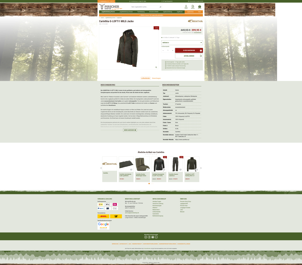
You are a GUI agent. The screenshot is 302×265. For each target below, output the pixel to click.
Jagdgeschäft (184, 203)
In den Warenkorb (189, 50)
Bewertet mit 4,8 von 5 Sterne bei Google (176, 67)
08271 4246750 (107, 1)
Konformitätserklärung (150, 243)
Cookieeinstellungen (183, 243)
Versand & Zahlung (158, 203)
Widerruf (155, 207)
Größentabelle (165, 46)
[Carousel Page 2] (151, 183)
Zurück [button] (103, 17)
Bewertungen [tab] (156, 78)
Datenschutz (123, 243)
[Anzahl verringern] (163, 50)
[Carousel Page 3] (153, 183)
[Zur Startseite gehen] (111, 7)
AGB (130, 243)
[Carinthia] (195, 22)
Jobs (181, 209)
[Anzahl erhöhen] (172, 50)
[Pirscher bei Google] (103, 225)
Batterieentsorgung (158, 216)
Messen (182, 211)
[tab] (145, 78)
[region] (129, 49)
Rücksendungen (157, 205)
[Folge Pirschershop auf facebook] (149, 237)
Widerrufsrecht (137, 243)
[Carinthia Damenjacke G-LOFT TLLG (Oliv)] (159, 164)
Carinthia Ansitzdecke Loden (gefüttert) (125, 174)
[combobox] (145, 7)
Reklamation (156, 209)
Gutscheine (156, 214)
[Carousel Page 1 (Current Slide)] (149, 183)
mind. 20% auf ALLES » (157, 15)
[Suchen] (160, 7)
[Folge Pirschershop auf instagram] (145, 237)
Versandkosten (197, 32)
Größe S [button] (165, 42)
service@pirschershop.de (132, 213)
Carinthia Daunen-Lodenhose (173, 174)
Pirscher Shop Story (185, 201)
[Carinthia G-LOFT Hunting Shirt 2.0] (192, 164)
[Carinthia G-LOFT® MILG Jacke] (128, 48)
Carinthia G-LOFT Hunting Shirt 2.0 (189, 174)
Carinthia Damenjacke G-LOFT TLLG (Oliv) (158, 174)
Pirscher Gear (183, 205)
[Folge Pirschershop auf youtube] (152, 237)
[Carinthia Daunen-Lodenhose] (175, 164)
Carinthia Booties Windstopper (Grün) (141, 174)
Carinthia (105, 173)
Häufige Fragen (157, 201)
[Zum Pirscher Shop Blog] (156, 237)
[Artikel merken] (131, 169)
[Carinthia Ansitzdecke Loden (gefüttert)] (126, 164)
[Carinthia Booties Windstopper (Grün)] (142, 164)
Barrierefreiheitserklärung (167, 243)
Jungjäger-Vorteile (185, 207)
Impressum (115, 243)
